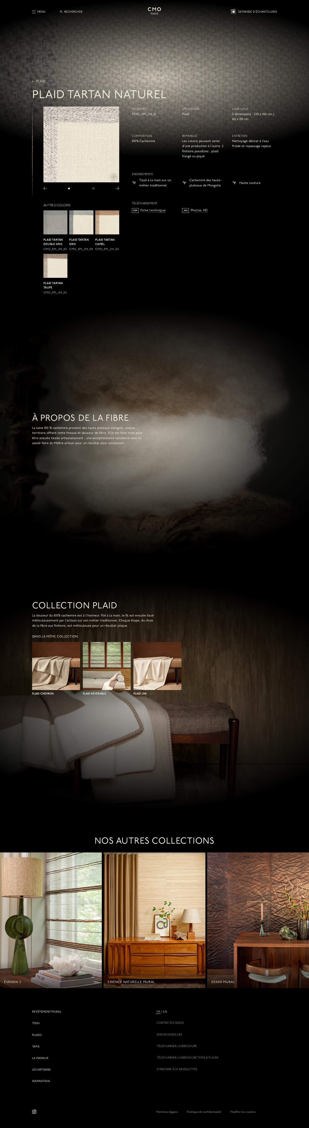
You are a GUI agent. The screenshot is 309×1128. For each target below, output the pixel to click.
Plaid (40, 81)
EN (165, 1012)
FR (158, 1012)
